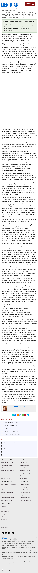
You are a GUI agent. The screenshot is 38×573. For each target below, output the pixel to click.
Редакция (4, 567)
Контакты (10, 567)
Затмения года (23, 478)
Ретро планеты (6, 478)
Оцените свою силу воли (11, 454)
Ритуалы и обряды (7, 514)
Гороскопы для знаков (7, 473)
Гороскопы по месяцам (8, 470)
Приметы (4, 522)
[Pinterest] (25, 415)
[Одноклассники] (18, 415)
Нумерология (5, 511)
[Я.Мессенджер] (13, 415)
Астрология (5, 508)
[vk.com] (2, 534)
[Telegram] (20, 415)
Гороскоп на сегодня (7, 462)
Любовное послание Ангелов (12, 434)
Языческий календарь (7, 495)
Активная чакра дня (9, 428)
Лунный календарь (24, 465)
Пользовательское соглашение (22, 567)
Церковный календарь (7, 489)
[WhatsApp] (23, 415)
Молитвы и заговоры (7, 516)
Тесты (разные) (24, 489)
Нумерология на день (25, 500)
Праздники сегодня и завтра (9, 484)
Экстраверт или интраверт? (11, 451)
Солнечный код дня (25, 492)
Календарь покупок (25, 475)
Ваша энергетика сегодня (11, 422)
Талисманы (5, 524)
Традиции (4, 519)
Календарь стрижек (25, 470)
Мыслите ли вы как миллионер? (12, 448)
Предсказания (23, 495)
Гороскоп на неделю (7, 467)
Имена (4, 506)
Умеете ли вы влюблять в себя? (12, 442)
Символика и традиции (8, 8)
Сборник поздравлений (8, 497)
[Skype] (28, 415)
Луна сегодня (23, 462)
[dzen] (12, 534)
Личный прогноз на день (10, 425)
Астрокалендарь (6, 475)
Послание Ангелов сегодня (11, 431)
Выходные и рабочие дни (8, 487)
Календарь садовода (25, 473)
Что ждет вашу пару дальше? (12, 445)
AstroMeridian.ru (14, 537)
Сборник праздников (7, 500)
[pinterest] (6, 534)
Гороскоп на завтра (7, 465)
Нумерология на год (25, 497)
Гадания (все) (23, 487)
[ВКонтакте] (15, 415)
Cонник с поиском (24, 484)
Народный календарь (7, 492)
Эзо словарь (5, 527)
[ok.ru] (9, 534)
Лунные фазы (23, 467)
